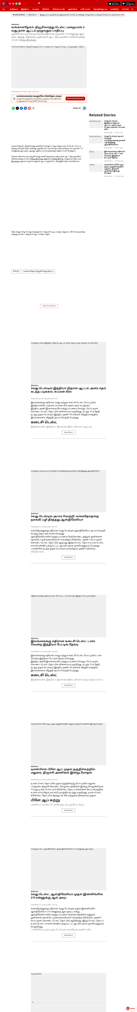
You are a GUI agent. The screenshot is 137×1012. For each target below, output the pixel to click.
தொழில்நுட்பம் (100, 9)
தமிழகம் (14, 9)
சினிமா (45, 9)
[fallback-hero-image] (96, 124)
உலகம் (35, 9)
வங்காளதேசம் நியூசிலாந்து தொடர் (38, 271)
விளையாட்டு (59, 9)
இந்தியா (25, 9)
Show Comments (49, 306)
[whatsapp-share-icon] (13, 109)
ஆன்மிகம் (72, 9)
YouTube (125, 9)
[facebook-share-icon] (21, 109)
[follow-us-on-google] (84, 108)
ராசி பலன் (85, 9)
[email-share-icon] (29, 109)
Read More (68, 432)
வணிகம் (115, 9)
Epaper (132, 1008)
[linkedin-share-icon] (25, 109)
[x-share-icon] (17, 109)
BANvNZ (16, 271)
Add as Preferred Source (75, 98)
